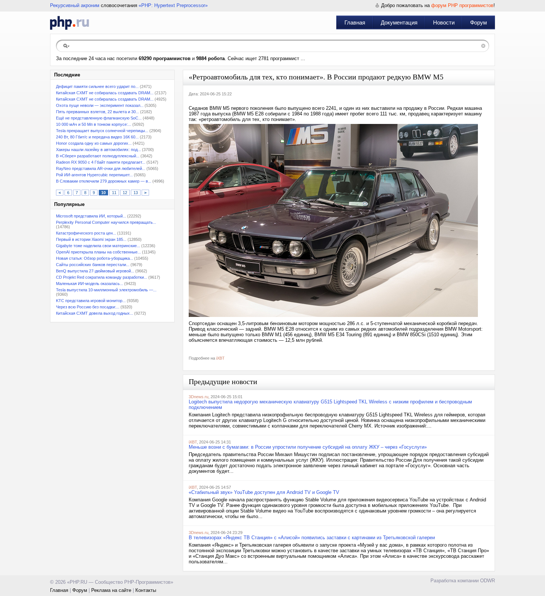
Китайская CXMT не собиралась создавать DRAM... (104, 93)
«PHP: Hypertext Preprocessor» (173, 5)
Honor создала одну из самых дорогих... (94, 143)
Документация (399, 22)
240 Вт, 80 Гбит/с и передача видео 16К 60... (97, 137)
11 (114, 192)
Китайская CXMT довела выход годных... (94, 313)
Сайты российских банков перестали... (92, 264)
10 (103, 192)
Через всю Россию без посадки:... (87, 307)
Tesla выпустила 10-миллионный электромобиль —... (106, 290)
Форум (478, 22)
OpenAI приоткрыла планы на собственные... (98, 252)
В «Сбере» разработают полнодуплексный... (97, 156)
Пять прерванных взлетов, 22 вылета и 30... (97, 111)
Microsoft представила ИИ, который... (91, 216)
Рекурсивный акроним (74, 5)
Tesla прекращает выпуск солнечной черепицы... (102, 130)
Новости (444, 22)
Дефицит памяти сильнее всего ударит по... (97, 86)
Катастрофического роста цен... (86, 233)
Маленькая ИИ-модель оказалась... (89, 283)
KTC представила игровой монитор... (91, 300)
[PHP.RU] (69, 23)
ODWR (487, 580)
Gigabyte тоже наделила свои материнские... (98, 245)
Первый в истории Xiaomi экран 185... (91, 239)
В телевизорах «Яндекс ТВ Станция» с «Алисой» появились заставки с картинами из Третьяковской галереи (312, 537)
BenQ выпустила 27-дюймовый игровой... (95, 271)
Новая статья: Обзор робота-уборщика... (94, 258)
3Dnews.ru (198, 396)
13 (135, 192)
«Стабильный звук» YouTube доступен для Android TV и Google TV (264, 492)
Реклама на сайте (111, 590)
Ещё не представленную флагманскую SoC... (99, 118)
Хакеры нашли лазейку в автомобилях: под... (98, 149)
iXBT (220, 358)
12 (125, 192)
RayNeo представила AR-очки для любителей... (100, 168)
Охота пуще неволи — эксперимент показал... (99, 105)
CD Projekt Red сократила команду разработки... (101, 277)
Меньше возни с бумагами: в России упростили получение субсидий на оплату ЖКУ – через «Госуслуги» (308, 447)
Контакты (145, 590)
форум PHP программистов (462, 5)
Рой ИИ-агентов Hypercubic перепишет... (94, 175)
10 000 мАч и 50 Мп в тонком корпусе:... (93, 124)
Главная (354, 22)
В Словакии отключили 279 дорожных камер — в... (103, 181)
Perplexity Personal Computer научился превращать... (106, 222)
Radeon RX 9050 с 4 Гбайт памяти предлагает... (100, 162)
